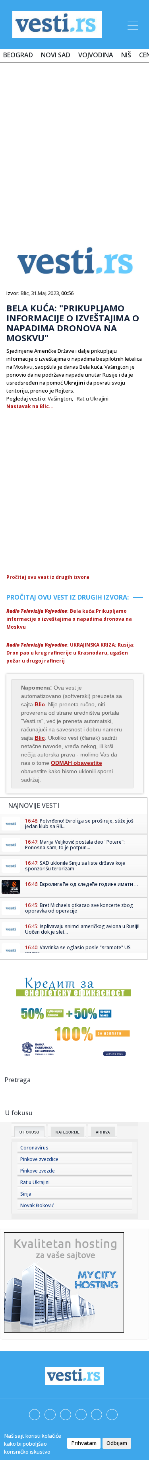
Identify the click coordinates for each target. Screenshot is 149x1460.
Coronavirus (34, 1147)
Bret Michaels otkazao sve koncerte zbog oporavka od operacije (79, 908)
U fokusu (29, 1132)
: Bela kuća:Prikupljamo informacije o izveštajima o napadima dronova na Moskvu (69, 619)
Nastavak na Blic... (30, 406)
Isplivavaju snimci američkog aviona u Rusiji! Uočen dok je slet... (82, 929)
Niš (126, 55)
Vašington (60, 398)
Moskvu (23, 366)
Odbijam (116, 1442)
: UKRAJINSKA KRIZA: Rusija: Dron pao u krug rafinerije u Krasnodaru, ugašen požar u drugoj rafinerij (70, 652)
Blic (25, 293)
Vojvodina (95, 55)
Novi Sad (55, 55)
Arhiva (103, 1132)
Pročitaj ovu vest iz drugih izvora (47, 577)
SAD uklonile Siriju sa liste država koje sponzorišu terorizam (75, 866)
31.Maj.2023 (45, 293)
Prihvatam (84, 1442)
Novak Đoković (37, 1205)
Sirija (25, 1193)
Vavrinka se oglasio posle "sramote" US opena (78, 950)
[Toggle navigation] (132, 24)
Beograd (18, 55)
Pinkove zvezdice (39, 1159)
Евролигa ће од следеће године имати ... (89, 884)
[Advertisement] (74, 147)
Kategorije (67, 1132)
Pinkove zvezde (37, 1170)
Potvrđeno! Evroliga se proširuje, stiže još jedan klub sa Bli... (79, 823)
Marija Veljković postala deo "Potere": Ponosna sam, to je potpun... (75, 844)
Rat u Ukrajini (92, 398)
